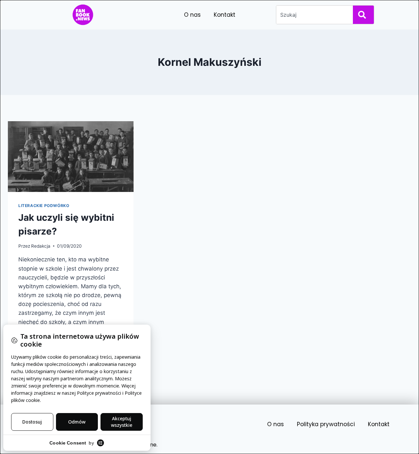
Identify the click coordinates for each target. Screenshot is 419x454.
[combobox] (313, 15)
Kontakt (224, 15)
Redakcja (40, 246)
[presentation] (71, 156)
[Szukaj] (363, 15)
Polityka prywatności (326, 424)
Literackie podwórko (43, 205)
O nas (192, 15)
